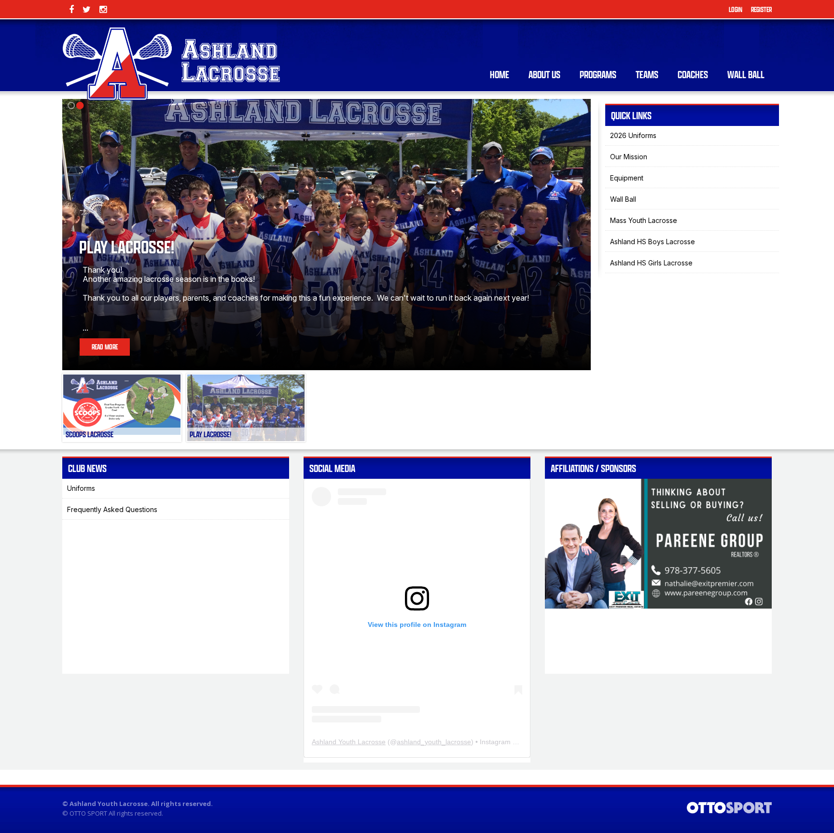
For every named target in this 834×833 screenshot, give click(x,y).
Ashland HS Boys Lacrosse (652, 241)
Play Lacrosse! (126, 247)
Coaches (693, 75)
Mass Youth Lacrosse (643, 220)
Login (735, 9)
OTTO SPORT (88, 813)
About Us (544, 75)
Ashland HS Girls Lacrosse (651, 263)
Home (499, 75)
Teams (647, 75)
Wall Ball (745, 75)
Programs (598, 75)
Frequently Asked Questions (112, 509)
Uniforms (81, 488)
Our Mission (628, 157)
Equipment (626, 178)
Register (761, 9)
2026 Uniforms (633, 135)
